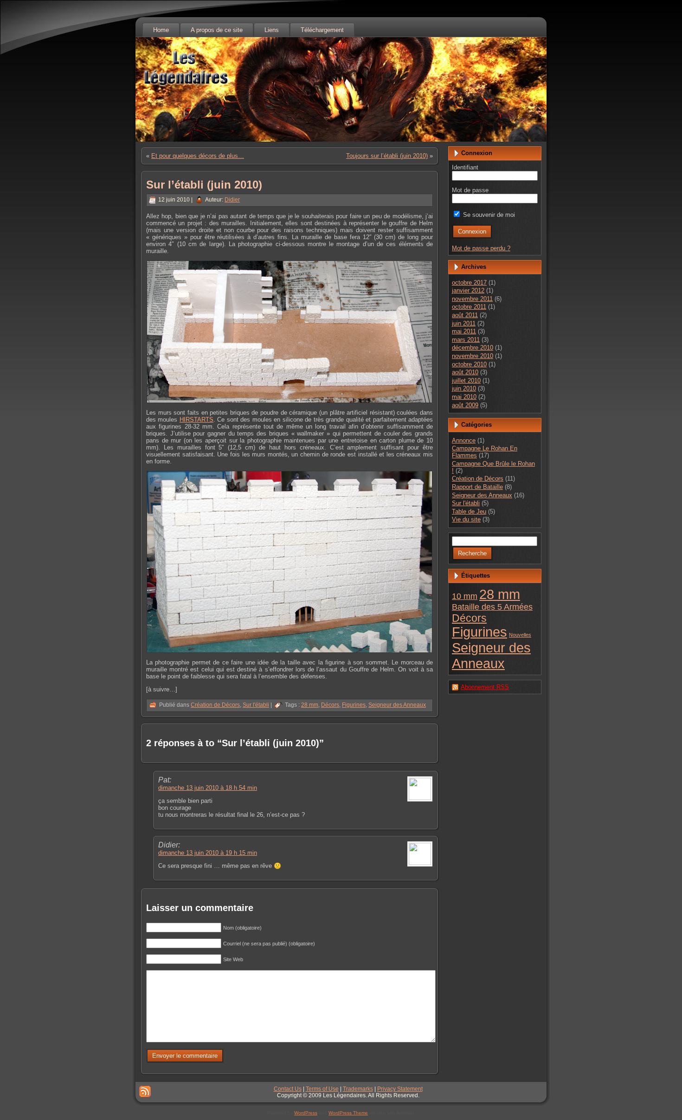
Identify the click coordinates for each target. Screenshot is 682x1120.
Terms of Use (322, 1089)
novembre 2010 (472, 355)
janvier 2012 (468, 290)
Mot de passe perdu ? (481, 248)
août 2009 (465, 405)
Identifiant (465, 167)
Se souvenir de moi (488, 214)
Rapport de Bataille (477, 486)
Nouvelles (520, 635)
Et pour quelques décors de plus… (197, 155)
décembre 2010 (472, 347)
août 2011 (465, 315)
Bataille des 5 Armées (492, 607)
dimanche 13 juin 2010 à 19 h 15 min (207, 852)
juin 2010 (464, 388)
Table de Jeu (469, 511)
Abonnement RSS (485, 687)
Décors (330, 705)
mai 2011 (464, 331)
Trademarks (358, 1089)
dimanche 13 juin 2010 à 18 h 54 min (207, 787)
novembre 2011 (472, 298)
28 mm (309, 705)
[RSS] (145, 1091)
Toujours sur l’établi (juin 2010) (387, 155)
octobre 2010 (469, 364)
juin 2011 (464, 323)
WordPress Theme (348, 1112)
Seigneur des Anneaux (397, 705)
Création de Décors (215, 705)
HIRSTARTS (196, 419)
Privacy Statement (400, 1089)
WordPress (305, 1112)
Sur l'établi (256, 705)
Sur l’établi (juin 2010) (204, 184)
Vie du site (466, 519)
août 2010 (465, 372)
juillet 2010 (466, 380)
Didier (232, 199)
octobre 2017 (469, 282)
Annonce (464, 440)
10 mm (464, 596)
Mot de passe (470, 190)
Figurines (354, 705)
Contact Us (288, 1089)
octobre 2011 (469, 306)
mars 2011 (466, 339)
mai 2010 (464, 396)
